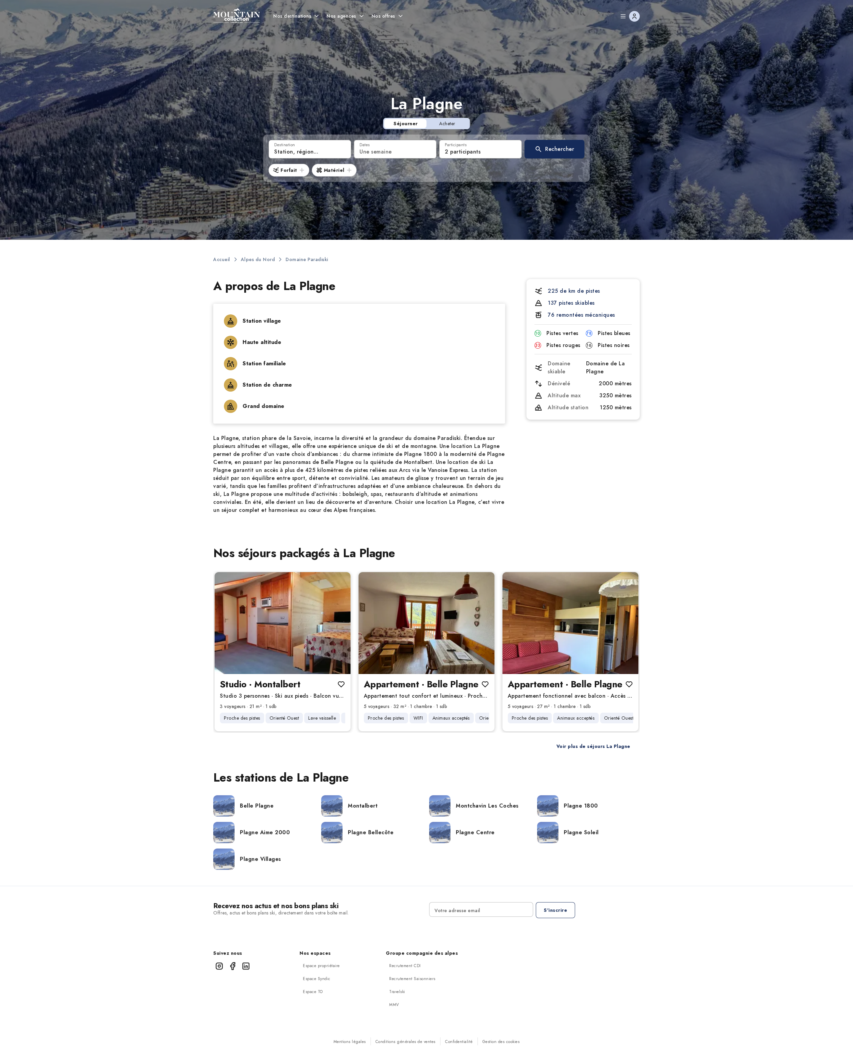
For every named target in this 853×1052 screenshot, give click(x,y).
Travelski (397, 992)
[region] (283, 623)
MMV (394, 1005)
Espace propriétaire (321, 966)
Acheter (447, 123)
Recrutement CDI (405, 966)
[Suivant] (340, 623)
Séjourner (406, 123)
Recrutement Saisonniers (412, 979)
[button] (554, 149)
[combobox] (310, 149)
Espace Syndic (317, 979)
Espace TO (313, 992)
